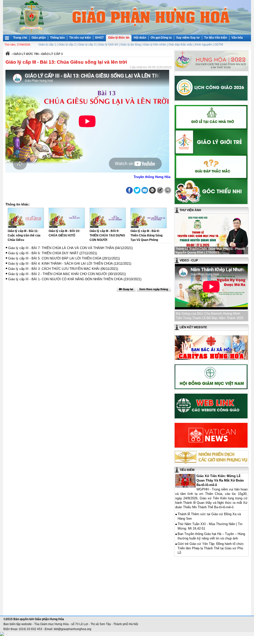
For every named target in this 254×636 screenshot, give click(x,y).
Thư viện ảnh (190, 210)
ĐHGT (99, 37)
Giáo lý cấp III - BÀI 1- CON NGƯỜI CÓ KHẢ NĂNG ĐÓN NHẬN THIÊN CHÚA (65, 279)
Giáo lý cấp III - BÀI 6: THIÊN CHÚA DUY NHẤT (43, 253)
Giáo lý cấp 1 (47, 44)
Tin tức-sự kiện (80, 37)
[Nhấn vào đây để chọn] (154, 289)
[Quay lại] (126, 289)
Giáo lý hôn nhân (154, 44)
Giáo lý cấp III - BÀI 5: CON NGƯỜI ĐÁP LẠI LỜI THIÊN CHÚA (54, 258)
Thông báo (57, 37)
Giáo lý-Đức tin (118, 37)
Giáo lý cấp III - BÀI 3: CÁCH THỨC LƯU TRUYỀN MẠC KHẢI (53, 269)
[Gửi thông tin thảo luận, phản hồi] (160, 190)
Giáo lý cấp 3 (87, 44)
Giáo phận (39, 37)
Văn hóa (237, 37)
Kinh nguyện (203, 44)
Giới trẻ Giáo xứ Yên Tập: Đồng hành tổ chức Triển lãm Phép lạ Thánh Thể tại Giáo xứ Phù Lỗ (211, 548)
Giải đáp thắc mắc (180, 44)
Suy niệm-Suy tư (188, 37)
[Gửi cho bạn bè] (144, 190)
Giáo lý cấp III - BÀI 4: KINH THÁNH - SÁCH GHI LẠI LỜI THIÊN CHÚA (60, 263)
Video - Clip (189, 260)
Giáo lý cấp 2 (67, 44)
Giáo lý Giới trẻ (108, 44)
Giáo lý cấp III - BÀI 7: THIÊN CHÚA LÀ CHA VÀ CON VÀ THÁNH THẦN (61, 248)
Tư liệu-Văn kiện (215, 37)
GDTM (218, 44)
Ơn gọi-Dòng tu (161, 37)
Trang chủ (20, 37)
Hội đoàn (140, 37)
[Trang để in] (152, 192)
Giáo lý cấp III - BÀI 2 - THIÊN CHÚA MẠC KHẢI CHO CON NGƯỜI (57, 274)
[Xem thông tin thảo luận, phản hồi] (167, 190)
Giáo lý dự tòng (130, 44)
